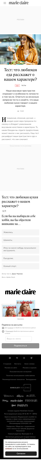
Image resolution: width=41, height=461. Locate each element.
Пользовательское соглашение (20, 371)
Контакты (17, 364)
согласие (10, 327)
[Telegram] (31, 358)
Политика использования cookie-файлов (20, 375)
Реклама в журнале (29, 368)
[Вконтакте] (17, 358)
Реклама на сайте (11, 368)
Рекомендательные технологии (13, 379)
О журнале (7, 364)
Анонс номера (29, 364)
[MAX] (10, 358)
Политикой (9, 331)
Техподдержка (31, 379)
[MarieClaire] (19, 2)
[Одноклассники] (24, 358)
